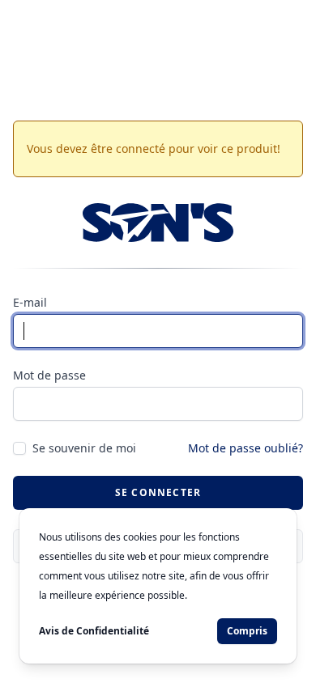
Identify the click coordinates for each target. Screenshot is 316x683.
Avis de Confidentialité (94, 631)
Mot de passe (49, 375)
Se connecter (158, 492)
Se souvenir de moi (84, 448)
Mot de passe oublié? (245, 448)
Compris (247, 631)
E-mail (30, 302)
